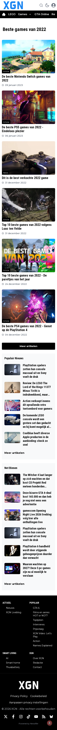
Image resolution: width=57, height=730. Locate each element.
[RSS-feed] (44, 717)
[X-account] (6, 717)
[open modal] (53, 5)
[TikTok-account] (28, 717)
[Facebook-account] (13, 717)
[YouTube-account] (36, 717)
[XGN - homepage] (13, 5)
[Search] (41, 5)
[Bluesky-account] (51, 717)
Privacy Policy (19, 696)
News (5, 173)
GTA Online (42, 14)
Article (6, 71)
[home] (4, 14)
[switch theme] (47, 5)
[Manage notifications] (49, 723)
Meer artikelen (28, 346)
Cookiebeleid (38, 696)
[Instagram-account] (21, 717)
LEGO (12, 14)
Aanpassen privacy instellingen (28, 702)
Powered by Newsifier (28, 723)
